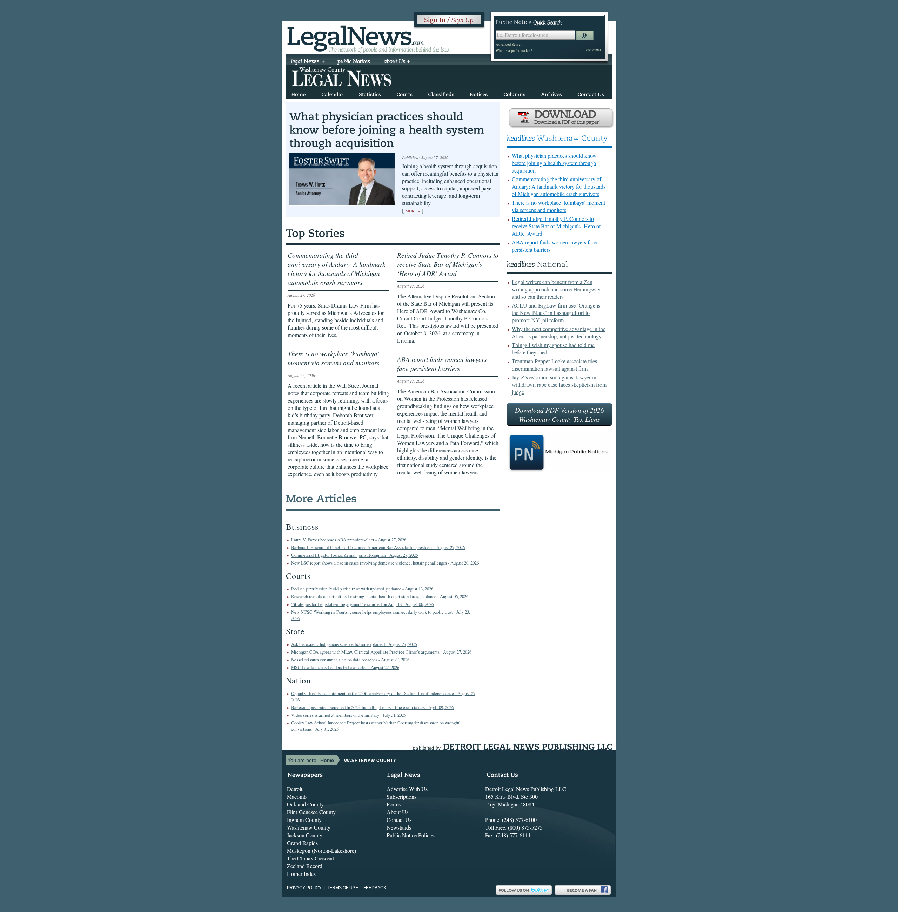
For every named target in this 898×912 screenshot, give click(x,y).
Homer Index (301, 873)
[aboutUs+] (397, 62)
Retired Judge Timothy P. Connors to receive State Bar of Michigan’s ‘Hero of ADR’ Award (556, 226)
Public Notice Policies (411, 835)
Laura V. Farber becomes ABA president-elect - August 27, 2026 (348, 539)
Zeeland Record (304, 866)
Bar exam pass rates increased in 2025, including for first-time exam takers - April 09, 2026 (372, 707)
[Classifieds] (441, 93)
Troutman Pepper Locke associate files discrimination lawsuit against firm (554, 364)
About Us (397, 812)
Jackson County (304, 835)
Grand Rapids (302, 842)
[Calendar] (332, 93)
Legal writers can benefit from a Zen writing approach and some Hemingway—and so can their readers (559, 289)
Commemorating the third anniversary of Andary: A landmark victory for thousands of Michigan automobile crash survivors (558, 186)
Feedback (374, 887)
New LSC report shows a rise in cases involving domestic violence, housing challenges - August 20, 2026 (385, 563)
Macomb (297, 796)
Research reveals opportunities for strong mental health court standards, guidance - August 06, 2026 (379, 596)
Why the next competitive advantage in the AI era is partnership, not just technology (558, 332)
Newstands (399, 827)
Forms (394, 804)
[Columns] (514, 93)
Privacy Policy (304, 887)
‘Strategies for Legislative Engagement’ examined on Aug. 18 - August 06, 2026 (362, 604)
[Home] (298, 93)
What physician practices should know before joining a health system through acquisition (554, 163)
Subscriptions (401, 796)
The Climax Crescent (310, 858)
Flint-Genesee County (311, 812)
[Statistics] (370, 93)
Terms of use (342, 887)
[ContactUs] (590, 93)
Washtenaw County (308, 827)
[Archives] (551, 93)
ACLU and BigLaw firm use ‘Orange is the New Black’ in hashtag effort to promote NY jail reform (556, 313)
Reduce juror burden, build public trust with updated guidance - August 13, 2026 (362, 589)
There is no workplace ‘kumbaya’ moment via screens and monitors (558, 206)
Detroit (294, 788)
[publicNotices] (354, 62)
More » (412, 211)
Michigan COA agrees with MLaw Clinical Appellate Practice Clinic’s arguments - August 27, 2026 (381, 652)
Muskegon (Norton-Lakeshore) (321, 850)
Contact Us (399, 819)
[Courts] (404, 93)
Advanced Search (509, 44)
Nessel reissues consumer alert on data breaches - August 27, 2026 (350, 659)
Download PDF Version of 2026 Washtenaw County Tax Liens (559, 414)
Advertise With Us (407, 788)
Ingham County (304, 819)
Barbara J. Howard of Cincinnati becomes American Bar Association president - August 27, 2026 (378, 547)
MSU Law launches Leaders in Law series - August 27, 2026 (345, 667)
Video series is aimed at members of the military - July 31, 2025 (348, 715)
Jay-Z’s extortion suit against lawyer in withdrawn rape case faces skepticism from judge (559, 384)
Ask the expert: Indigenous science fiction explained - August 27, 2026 (354, 644)
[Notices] (479, 93)
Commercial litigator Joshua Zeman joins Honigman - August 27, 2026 (354, 555)
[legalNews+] (308, 62)
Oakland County (305, 804)
